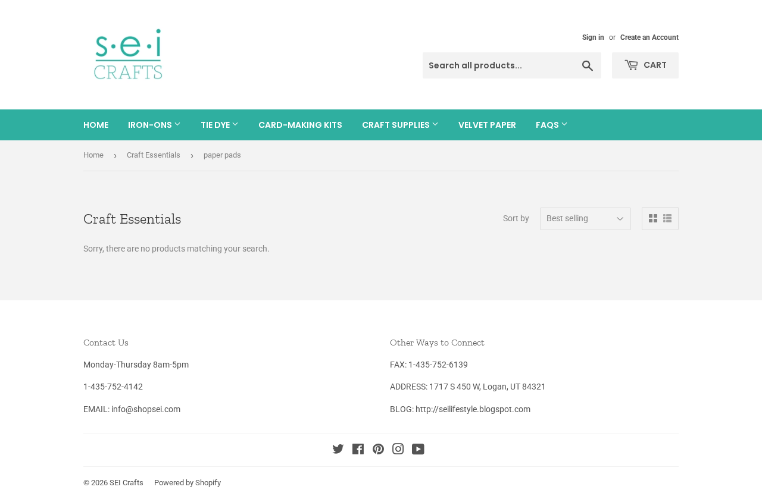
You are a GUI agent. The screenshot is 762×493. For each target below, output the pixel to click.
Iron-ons (151, 125)
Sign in (593, 37)
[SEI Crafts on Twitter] (338, 451)
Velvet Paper (487, 125)
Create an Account (649, 37)
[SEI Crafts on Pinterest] (378, 451)
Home (95, 125)
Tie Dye (216, 125)
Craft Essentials (153, 154)
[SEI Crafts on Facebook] (358, 451)
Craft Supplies (397, 125)
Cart (654, 65)
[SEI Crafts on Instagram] (398, 451)
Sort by (516, 218)
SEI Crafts (126, 482)
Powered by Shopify (187, 482)
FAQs (548, 125)
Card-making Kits (300, 125)
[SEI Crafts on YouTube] (418, 451)
